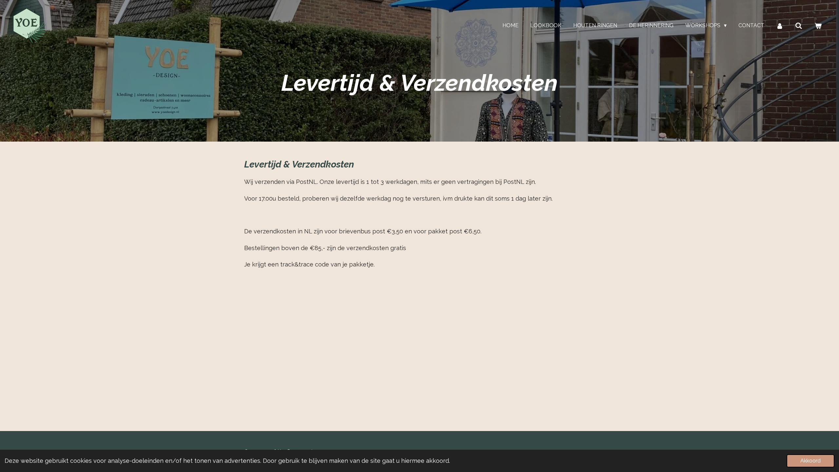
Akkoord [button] (810, 461)
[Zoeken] (799, 26)
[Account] (780, 26)
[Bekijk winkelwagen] (818, 26)
